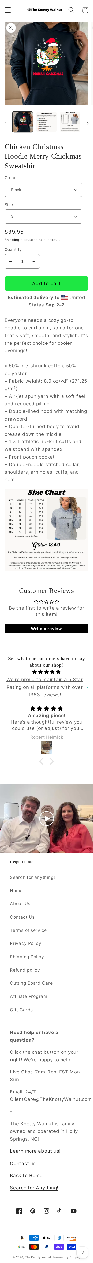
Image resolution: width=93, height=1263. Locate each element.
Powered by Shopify (67, 1257)
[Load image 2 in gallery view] (46, 122)
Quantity (13, 249)
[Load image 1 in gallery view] (22, 122)
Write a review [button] (46, 628)
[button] (8, 10)
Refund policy (25, 970)
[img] (47, 672)
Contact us (23, 1163)
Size (9, 204)
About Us (20, 903)
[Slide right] (87, 123)
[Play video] (47, 818)
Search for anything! (32, 877)
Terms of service (28, 930)
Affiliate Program (28, 996)
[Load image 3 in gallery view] (70, 122)
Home (16, 890)
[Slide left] (5, 123)
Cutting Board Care (31, 983)
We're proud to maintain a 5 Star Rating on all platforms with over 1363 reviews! (44, 687)
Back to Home (26, 1175)
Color (10, 177)
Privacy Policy (25, 943)
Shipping (12, 240)
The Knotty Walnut (38, 1257)
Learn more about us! (35, 1151)
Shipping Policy (27, 956)
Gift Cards (21, 1009)
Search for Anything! (34, 1188)
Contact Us (22, 916)
